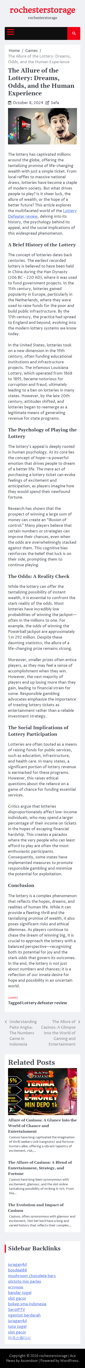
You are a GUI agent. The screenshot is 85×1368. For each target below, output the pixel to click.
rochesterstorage (42, 10)
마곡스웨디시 (19, 1338)
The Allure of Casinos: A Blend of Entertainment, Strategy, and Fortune (40, 1168)
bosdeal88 (17, 1270)
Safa (55, 102)
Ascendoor (29, 1361)
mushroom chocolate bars (32, 1276)
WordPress (69, 1361)
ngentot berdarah (24, 1315)
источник (15, 1287)
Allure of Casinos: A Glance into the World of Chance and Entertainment (42, 1126)
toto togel (17, 1326)
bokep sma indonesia (27, 1304)
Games (13, 998)
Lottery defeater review (44, 1003)
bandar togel (19, 1292)
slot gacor (17, 1298)
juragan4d (17, 1264)
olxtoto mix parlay (24, 1281)
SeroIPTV (16, 1309)
